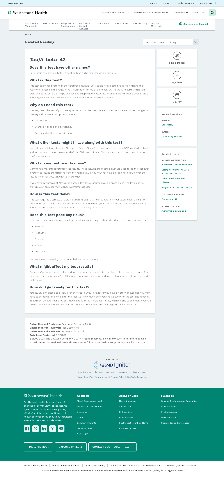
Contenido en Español (195, 24)
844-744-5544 (15, 3)
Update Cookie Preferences (175, 423)
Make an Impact (169, 417)
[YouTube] (61, 428)
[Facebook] (27, 428)
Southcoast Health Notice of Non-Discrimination (135, 465)
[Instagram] (52, 428)
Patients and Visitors (113, 12)
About (196, 12)
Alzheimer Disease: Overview (177, 164)
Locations (179, 12)
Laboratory (167, 125)
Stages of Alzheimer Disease (177, 187)
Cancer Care (125, 406)
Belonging (82, 412)
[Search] (212, 12)
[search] (168, 42)
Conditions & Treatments (31, 24)
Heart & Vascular (127, 401)
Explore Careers (71, 446)
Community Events (86, 423)
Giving (166, 3)
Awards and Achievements (90, 406)
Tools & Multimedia (156, 24)
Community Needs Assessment (181, 465)
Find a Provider (169, 406)
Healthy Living (140, 23)
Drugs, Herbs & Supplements (68, 24)
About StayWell (85, 377)
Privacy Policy (118, 377)
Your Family (103, 23)
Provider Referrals (184, 3)
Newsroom (82, 434)
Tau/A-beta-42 (169, 199)
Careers (153, 3)
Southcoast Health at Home (133, 423)
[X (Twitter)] (35, 428)
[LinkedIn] (44, 428)
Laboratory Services (172, 136)
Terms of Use (102, 377)
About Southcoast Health (90, 401)
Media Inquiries (84, 428)
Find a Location (169, 412)
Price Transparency (95, 465)
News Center (121, 23)
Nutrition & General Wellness (84, 26)
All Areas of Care (127, 428)
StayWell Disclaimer (137, 377)
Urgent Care (206, 3)
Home (28, 34)
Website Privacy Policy (35, 465)
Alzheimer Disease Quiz (174, 211)
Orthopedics (125, 412)
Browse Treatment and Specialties (179, 401)
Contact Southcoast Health (112, 446)
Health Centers (50, 23)
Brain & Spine (126, 417)
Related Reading (40, 42)
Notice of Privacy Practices (66, 465)
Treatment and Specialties (149, 12)
